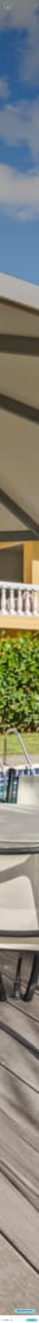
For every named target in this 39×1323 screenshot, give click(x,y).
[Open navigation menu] (35, 5)
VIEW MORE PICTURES (25, 1311)
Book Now (32, 1320)
